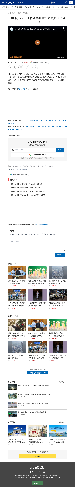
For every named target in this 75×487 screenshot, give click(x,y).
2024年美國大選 (22, 169)
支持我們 (37, 456)
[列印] (27, 67)
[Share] (9, 286)
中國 (12, 7)
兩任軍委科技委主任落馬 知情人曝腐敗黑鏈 (33, 386)
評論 (25, 7)
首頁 (3, 7)
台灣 (29, 7)
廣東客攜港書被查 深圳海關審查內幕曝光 (33, 412)
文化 (66, 7)
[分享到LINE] (14, 67)
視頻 (42, 7)
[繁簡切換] (36, 67)
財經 (53, 7)
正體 (18, 2)
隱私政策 (52, 158)
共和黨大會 (25, 166)
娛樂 (61, 7)
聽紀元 (48, 7)
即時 (7, 7)
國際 (20, 7)
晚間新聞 (21, 89)
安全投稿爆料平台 (42, 224)
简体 (21, 2)
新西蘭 (33, 166)
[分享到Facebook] (10, 67)
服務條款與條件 (44, 158)
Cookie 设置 (37, 483)
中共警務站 (49, 166)
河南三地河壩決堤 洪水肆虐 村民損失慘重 (33, 403)
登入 (71, 2)
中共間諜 (41, 166)
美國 (16, 7)
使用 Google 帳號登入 (39, 154)
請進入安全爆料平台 (37, 373)
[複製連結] (23, 67)
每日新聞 (18, 13)
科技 (57, 7)
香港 (34, 7)
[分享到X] (19, 67)
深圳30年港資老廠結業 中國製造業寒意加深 (34, 394)
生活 (70, 7)
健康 (38, 7)
